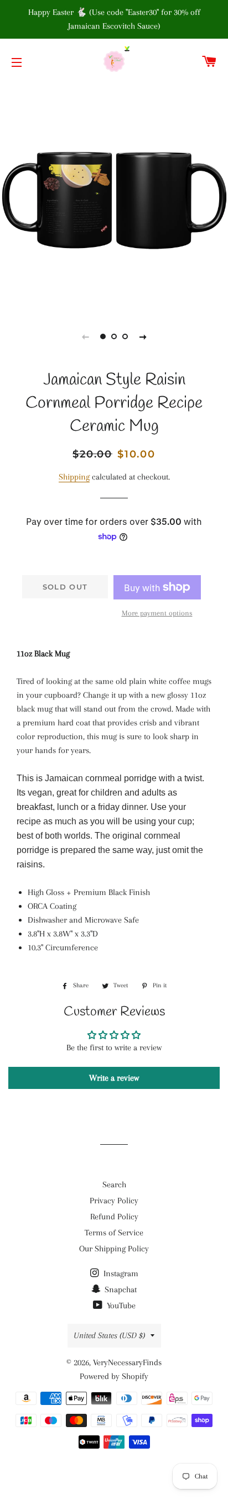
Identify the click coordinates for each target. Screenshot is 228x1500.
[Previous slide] (85, 336)
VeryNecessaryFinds (127, 1362)
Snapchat (119, 1289)
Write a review (114, 1078)
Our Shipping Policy (114, 1249)
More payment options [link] (157, 613)
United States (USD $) (109, 1335)
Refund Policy (114, 1217)
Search (114, 1185)
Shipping (74, 477)
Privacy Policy (114, 1201)
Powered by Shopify (114, 1376)
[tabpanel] (114, 196)
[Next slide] (143, 336)
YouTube (120, 1305)
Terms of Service (114, 1233)
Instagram (119, 1273)
